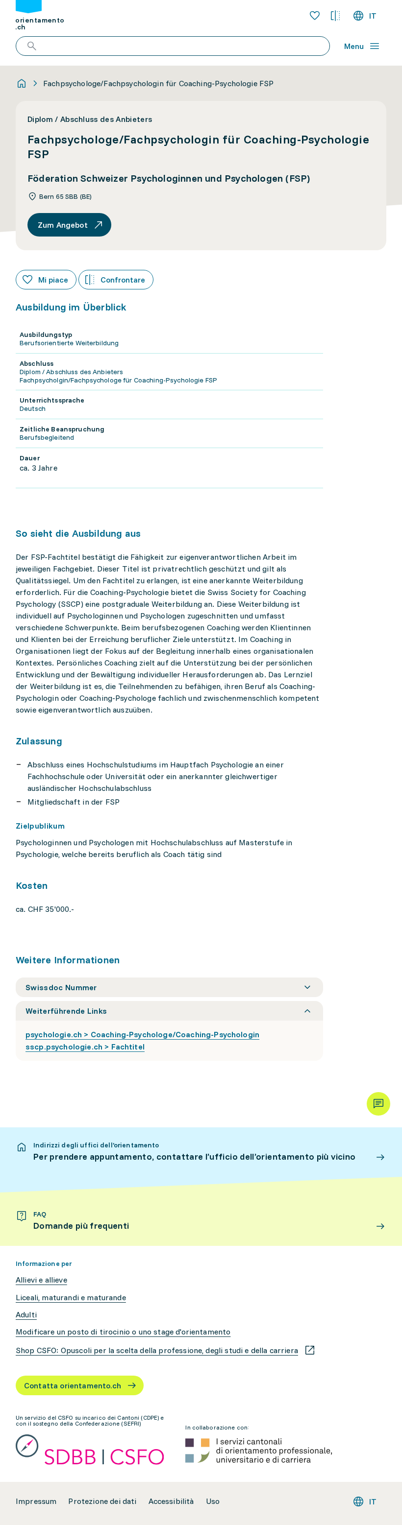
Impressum (36, 1501)
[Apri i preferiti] (315, 15)
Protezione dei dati (102, 1501)
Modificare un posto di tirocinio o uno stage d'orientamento (123, 1331)
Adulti (26, 1314)
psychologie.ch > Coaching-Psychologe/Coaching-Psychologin (142, 1034)
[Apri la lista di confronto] (335, 15)
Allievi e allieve (41, 1280)
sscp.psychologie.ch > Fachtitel (85, 1046)
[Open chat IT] (378, 1104)
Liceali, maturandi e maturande (71, 1297)
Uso (213, 1501)
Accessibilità (171, 1501)
